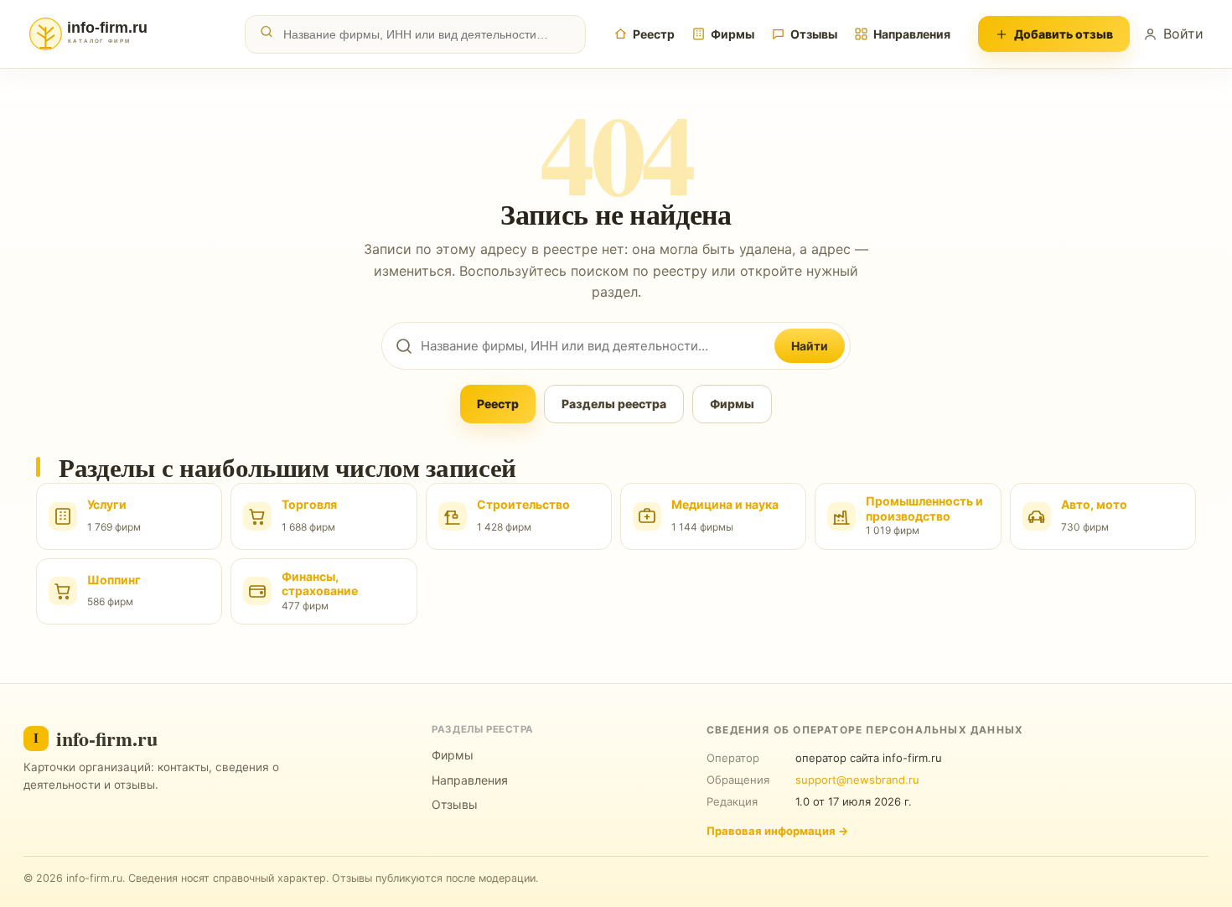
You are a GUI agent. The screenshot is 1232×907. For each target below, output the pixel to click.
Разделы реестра (614, 403)
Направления (911, 34)
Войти (1183, 33)
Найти (809, 346)
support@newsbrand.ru (857, 779)
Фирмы (732, 34)
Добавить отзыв (1063, 34)
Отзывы (813, 34)
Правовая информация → (777, 830)
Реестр (654, 34)
